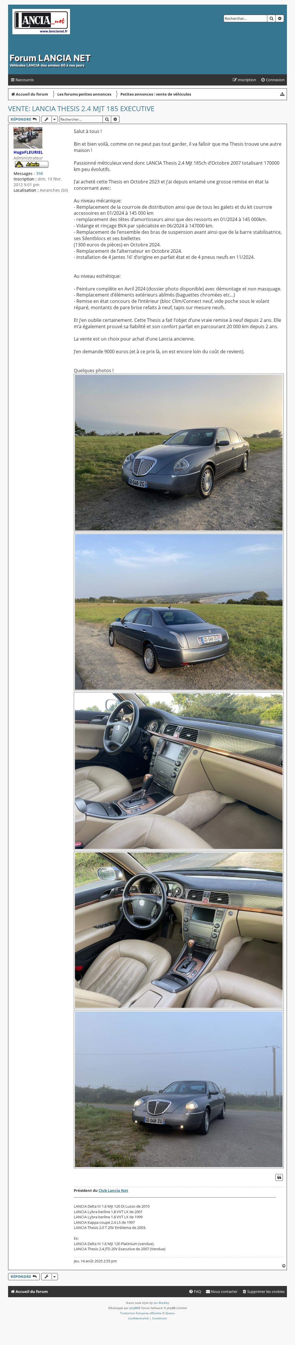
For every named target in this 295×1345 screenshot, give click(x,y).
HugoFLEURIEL (28, 152)
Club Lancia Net (113, 1190)
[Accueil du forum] (69, 29)
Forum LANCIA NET (50, 58)
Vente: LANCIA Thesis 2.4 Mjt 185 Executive (81, 108)
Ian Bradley (161, 1303)
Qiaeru (170, 1313)
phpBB (133, 1308)
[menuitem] (272, 80)
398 (39, 173)
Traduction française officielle (140, 1313)
